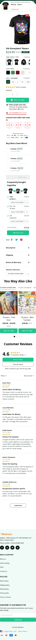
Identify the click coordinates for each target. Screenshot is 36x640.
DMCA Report (22, 631)
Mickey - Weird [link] (16, 4)
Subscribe (18, 620)
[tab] (18, 42)
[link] (5, 6)
